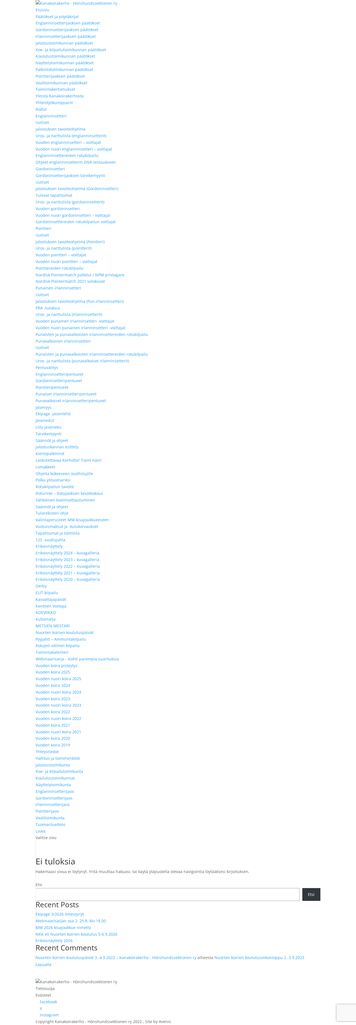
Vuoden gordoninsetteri (58, 208)
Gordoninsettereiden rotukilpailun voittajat (76, 221)
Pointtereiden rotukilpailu (59, 268)
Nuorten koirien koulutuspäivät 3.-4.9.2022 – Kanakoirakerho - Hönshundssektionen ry (116, 957)
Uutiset (42, 122)
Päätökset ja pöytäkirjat (57, 16)
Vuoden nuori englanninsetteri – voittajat (74, 149)
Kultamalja (46, 619)
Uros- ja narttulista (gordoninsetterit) (70, 202)
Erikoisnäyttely (49, 546)
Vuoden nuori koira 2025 (58, 678)
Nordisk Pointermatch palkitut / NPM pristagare (80, 274)
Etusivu (42, 10)
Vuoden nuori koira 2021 (58, 731)
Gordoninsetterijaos (54, 798)
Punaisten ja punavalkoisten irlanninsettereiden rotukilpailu (92, 334)
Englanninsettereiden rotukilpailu (67, 155)
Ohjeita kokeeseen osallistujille (64, 473)
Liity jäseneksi (48, 427)
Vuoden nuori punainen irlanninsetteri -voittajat (80, 327)
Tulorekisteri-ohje (52, 513)
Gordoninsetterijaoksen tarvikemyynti (70, 175)
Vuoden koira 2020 (53, 738)
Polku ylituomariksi (53, 480)
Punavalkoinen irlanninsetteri (63, 341)
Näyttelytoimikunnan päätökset (65, 62)
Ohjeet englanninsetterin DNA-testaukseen (76, 162)
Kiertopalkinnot (50, 453)
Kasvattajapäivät (51, 599)
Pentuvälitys (47, 367)
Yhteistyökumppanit (54, 102)
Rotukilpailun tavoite (55, 486)
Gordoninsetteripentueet (59, 380)
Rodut (41, 109)
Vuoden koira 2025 (53, 672)
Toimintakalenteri (52, 652)
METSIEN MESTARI (53, 625)
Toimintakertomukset (55, 89)
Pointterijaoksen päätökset (60, 76)
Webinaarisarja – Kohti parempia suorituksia (77, 659)
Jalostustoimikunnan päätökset (64, 43)
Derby (41, 586)
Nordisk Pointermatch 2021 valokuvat (70, 281)
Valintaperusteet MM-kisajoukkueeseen (72, 519)
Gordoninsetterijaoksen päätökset (67, 29)
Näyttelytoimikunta (53, 784)
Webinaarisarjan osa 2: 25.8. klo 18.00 (71, 920)
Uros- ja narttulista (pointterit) (64, 248)
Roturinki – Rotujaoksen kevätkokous (69, 493)
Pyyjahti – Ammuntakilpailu (61, 639)
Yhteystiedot (47, 751)
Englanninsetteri (51, 116)
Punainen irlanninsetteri (58, 288)
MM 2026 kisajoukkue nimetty (63, 927)
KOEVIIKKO (46, 612)
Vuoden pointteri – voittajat (61, 254)
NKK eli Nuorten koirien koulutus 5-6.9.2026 (76, 934)
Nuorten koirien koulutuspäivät (65, 632)
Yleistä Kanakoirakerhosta (60, 96)
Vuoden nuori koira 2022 (58, 718)
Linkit (41, 831)
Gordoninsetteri (50, 168)
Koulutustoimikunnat (55, 778)
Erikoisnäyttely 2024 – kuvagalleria (67, 552)
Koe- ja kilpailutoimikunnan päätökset (71, 49)
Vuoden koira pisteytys (57, 665)
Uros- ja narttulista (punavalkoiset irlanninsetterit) (82, 360)
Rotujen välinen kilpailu (58, 645)
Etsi (39, 884)
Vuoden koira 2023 (53, 698)
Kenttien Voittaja (51, 606)
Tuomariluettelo (50, 824)
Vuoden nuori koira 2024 (58, 692)
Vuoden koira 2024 (53, 685)
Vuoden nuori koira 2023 (58, 705)
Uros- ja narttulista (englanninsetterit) (71, 135)
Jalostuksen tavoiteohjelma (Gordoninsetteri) (77, 188)
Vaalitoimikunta (50, 817)
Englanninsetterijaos (55, 791)
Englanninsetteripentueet (59, 374)
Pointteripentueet (52, 387)
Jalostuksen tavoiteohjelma (60, 129)
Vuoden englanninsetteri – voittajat (68, 142)
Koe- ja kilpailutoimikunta (59, 771)
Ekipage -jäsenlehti (53, 413)
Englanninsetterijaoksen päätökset (68, 23)
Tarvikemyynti (48, 433)
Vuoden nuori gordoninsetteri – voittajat (73, 215)
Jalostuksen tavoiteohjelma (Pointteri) (70, 241)
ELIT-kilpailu (47, 592)
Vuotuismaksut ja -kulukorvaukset (67, 526)
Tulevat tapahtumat (54, 195)
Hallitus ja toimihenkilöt (58, 758)
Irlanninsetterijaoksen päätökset (66, 36)
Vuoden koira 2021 (53, 725)
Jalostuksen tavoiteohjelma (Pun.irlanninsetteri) (80, 301)
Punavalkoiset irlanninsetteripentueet (71, 400)
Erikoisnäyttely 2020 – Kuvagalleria (68, 579)
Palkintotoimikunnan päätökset (64, 69)
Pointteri (43, 228)
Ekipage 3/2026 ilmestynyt (60, 914)
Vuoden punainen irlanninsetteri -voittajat (75, 321)
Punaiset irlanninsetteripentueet (66, 394)
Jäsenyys (43, 407)
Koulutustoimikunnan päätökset (65, 56)
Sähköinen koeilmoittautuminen (65, 500)
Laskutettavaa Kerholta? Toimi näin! (69, 460)
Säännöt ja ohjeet (52, 440)
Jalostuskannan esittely (57, 446)
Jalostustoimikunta (53, 765)
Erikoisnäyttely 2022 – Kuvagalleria (68, 566)
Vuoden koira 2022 (53, 711)
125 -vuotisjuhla (50, 539)
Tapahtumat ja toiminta (58, 533)
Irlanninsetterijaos (53, 804)
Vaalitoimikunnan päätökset (61, 82)
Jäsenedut (45, 420)
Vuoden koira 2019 (53, 745)
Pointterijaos (47, 811)
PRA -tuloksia (48, 308)
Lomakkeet (45, 467)
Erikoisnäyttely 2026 (54, 940)
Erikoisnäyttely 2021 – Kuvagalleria (68, 573)
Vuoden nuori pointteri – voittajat (66, 261)
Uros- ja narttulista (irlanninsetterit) (69, 314)
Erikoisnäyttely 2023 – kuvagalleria (67, 559)
